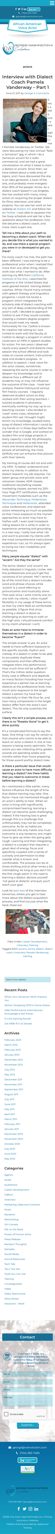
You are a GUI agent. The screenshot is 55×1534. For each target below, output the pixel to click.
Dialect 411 (24, 209)
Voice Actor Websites (27, 1520)
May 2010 (9, 1158)
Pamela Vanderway (37, 952)
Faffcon (8, 1194)
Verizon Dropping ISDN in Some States (27, 1005)
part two (19, 890)
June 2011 (10, 1104)
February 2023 (12, 1040)
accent (23, 949)
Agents (8, 1175)
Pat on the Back (13, 1229)
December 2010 (13, 1134)
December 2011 (13, 1079)
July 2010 (9, 1148)
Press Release (12, 1239)
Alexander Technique (16, 499)
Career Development (34, 941)
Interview (22, 945)
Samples (9, 1249)
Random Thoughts (15, 1244)
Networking (11, 1219)
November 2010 (13, 1139)
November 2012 (13, 1064)
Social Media (11, 1254)
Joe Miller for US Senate (18, 1023)
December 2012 (13, 1059)
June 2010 (10, 1153)
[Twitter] (19, 9)
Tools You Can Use (15, 1274)
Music (7, 1209)
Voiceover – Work (14, 1303)
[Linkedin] (25, 9)
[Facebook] (16, 9)
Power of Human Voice (17, 1234)
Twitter (10, 212)
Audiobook (10, 1184)
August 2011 (11, 1094)
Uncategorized (13, 1283)
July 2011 (9, 1099)
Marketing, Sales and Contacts (22, 1204)
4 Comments (41, 93)
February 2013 (12, 1049)
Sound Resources (14, 1259)
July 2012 (9, 1069)
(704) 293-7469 (29, 13)
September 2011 (13, 1089)
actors (31, 949)
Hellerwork (30, 503)
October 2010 (12, 1144)
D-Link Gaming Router (17, 1018)
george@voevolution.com (29, 16)
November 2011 (13, 1084)
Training (33, 945)
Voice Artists (11, 1298)
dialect (40, 949)
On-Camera (11, 1224)
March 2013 (10, 1044)
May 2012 (9, 1074)
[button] (52, 3)
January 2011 (11, 1129)
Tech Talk (9, 1264)
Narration (9, 1214)
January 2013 (11, 1054)
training (27, 956)
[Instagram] (22, 9)
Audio (7, 1179)
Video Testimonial (14, 1293)
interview (19, 952)
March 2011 (10, 1119)
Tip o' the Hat (12, 1269)
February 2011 (12, 1124)
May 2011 (9, 1109)
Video (7, 1288)
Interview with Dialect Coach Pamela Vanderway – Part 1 (27, 82)
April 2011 (9, 1114)
